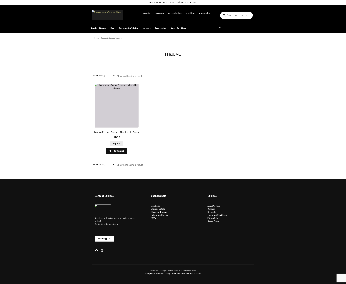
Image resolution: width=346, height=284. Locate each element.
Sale (173, 28)
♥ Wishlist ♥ (190, 13)
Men (112, 28)
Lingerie (147, 28)
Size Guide (155, 206)
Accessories (160, 28)
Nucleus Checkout (175, 13)
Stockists (211, 212)
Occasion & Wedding (128, 28)
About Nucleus (213, 206)
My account (159, 13)
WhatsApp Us (104, 238)
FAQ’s (153, 218)
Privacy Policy (213, 218)
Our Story (181, 28)
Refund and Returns (159, 215)
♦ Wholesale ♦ (204, 13)
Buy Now (116, 143)
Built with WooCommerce (191, 274)
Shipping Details (158, 209)
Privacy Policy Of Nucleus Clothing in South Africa (163, 274)
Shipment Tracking (159, 212)
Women (102, 28)
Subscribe (147, 13)
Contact (211, 209)
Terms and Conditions (217, 215)
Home (96, 38)
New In (94, 28)
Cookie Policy (213, 221)
